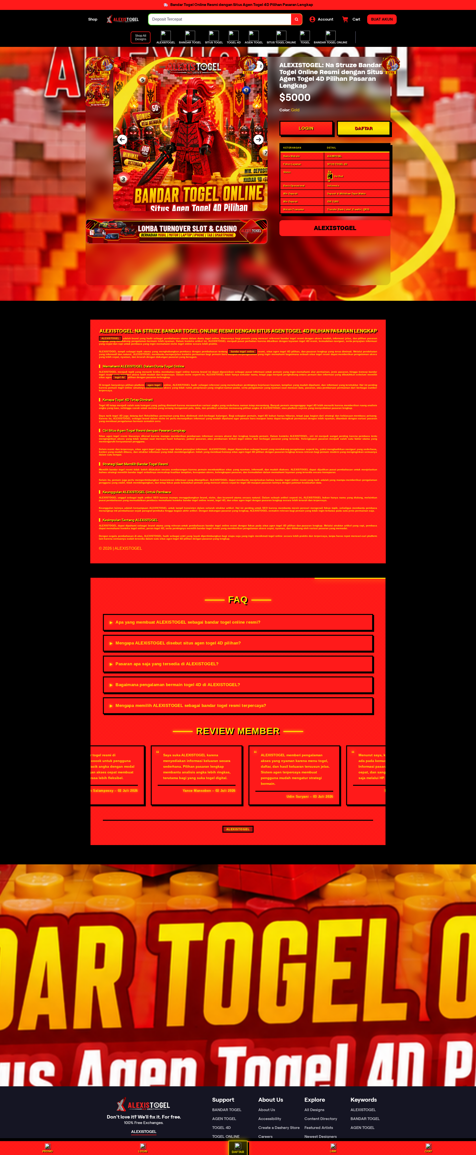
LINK (333, 1151)
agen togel (154, 385)
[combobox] (220, 19)
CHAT (428, 1151)
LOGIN (306, 128)
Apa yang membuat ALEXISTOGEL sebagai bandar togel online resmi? (188, 622)
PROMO (47, 1151)
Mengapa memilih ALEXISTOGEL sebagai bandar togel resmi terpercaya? (191, 705)
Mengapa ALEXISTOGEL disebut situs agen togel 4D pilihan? (178, 643)
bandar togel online (243, 351)
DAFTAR (364, 128)
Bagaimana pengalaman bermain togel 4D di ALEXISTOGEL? (178, 684)
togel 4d (119, 377)
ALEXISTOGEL (335, 228)
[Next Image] (259, 140)
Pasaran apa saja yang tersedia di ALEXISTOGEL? (167, 664)
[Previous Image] (122, 140)
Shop (92, 19)
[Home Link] (123, 19)
